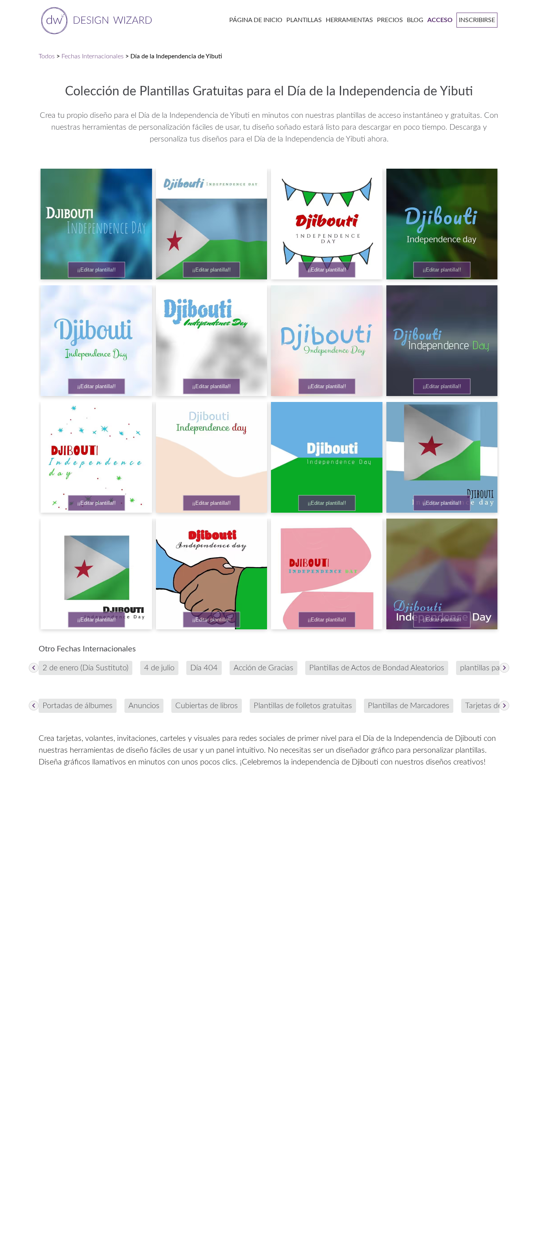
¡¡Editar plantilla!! (96, 270)
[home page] (95, 20)
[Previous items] (34, 668)
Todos (47, 56)
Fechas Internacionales (92, 56)
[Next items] (504, 668)
